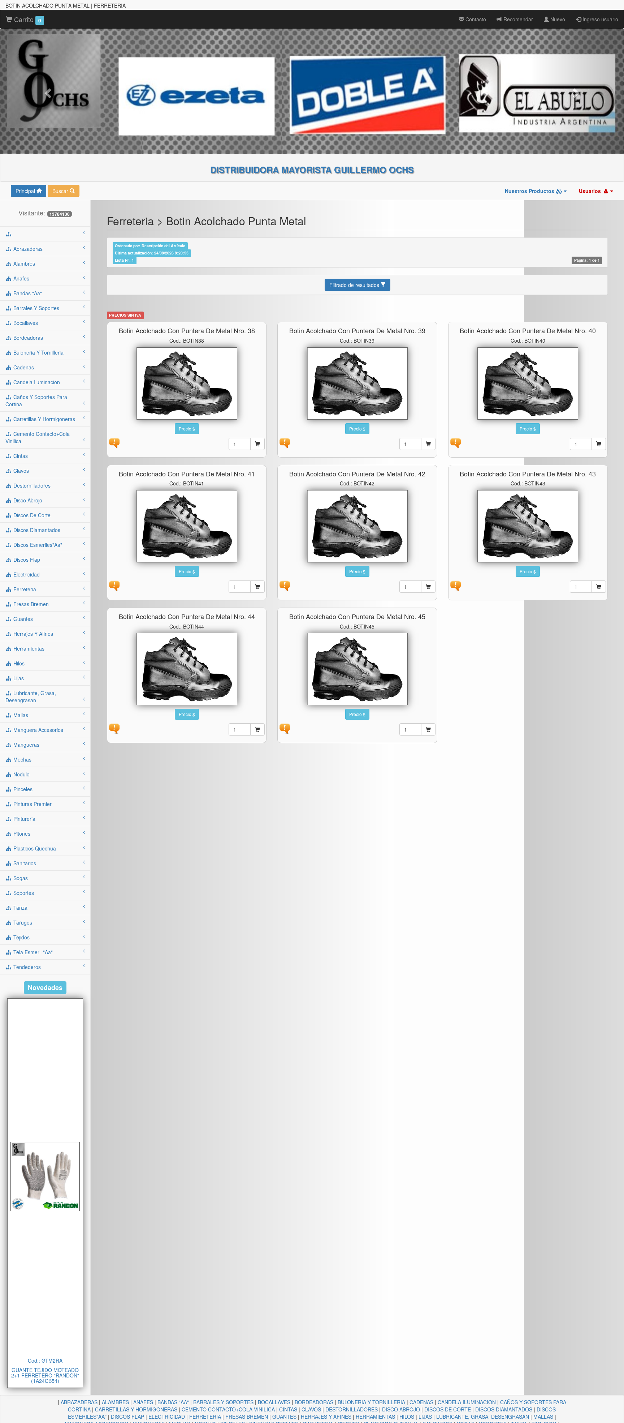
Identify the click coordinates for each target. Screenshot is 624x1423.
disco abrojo (27, 500)
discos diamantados (36, 529)
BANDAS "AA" (173, 1402)
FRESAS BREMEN (246, 1416)
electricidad (26, 574)
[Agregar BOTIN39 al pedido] (428, 444)
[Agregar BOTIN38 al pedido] (257, 444)
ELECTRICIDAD (166, 1416)
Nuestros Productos (530, 190)
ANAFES (143, 1402)
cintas (20, 455)
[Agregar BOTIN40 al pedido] (599, 444)
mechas (21, 759)
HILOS (406, 1416)
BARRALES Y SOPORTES (223, 1402)
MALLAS (543, 1416)
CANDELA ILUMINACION (467, 1402)
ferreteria (24, 589)
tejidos (21, 937)
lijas (18, 678)
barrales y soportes (35, 308)
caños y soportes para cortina (36, 400)
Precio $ (187, 428)
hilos (18, 663)
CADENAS (421, 1402)
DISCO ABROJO (401, 1409)
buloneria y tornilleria (38, 352)
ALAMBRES (115, 1402)
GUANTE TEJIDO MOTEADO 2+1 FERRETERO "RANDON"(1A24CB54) (45, 1375)
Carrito (26, 19)
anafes (20, 278)
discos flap (26, 559)
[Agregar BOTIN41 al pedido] (257, 586)
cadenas (23, 367)
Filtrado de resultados (355, 284)
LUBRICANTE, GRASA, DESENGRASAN (482, 1416)
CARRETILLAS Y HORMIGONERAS (136, 1409)
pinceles (22, 789)
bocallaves (25, 322)
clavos (20, 470)
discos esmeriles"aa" (37, 544)
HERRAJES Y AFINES (326, 1416)
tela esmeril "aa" (32, 952)
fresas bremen (30, 604)
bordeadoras (27, 337)
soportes (23, 892)
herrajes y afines (32, 633)
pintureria (23, 818)
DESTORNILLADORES (351, 1409)
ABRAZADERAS (79, 1402)
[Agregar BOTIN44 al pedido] (257, 729)
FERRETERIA (205, 1416)
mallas (20, 715)
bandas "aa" (27, 293)
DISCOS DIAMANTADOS (503, 1409)
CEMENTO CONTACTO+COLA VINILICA (228, 1409)
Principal (26, 190)
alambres (23, 263)
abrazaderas (27, 248)
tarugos (22, 922)
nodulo (21, 774)
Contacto (475, 19)
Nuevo (557, 19)
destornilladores (31, 485)
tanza (19, 907)
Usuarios (590, 190)
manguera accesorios (37, 729)
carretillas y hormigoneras (43, 419)
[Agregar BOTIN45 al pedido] (428, 729)
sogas (20, 878)
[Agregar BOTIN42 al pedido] (428, 586)
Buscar (61, 190)
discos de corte (31, 515)
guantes (22, 618)
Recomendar (517, 19)
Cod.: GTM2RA (45, 1360)
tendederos (26, 966)
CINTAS (288, 1409)
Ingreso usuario (599, 19)
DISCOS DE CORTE (447, 1409)
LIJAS (425, 1416)
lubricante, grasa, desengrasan (30, 696)
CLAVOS (311, 1409)
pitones (21, 833)
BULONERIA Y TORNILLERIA (371, 1402)
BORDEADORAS (314, 1402)
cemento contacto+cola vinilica (37, 437)
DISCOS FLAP (127, 1416)
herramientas (28, 648)
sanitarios (24, 863)
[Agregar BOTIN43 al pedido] (599, 586)
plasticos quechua (34, 848)
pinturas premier (32, 803)
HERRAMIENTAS (375, 1416)
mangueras (25, 744)
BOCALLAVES (274, 1402)
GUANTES (284, 1416)
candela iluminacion (36, 382)
